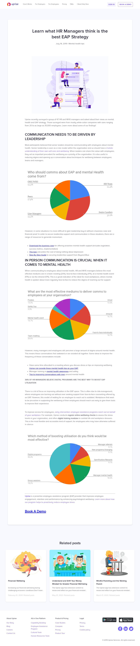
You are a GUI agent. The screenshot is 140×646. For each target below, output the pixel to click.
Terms (82, 626)
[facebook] (119, 629)
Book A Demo (35, 511)
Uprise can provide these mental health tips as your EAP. (53, 368)
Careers (10, 630)
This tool (33, 252)
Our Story (10, 623)
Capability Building (38, 623)
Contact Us (11, 633)
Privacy (82, 623)
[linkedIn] (125, 629)
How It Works (27, 3)
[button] (111, 4)
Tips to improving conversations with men (47, 374)
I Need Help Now (83, 3)
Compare (58, 626)
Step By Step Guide (37, 255)
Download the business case (41, 246)
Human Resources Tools (40, 636)
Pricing (57, 630)
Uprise (28, 496)
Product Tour (60, 633)
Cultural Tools (36, 632)
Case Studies (60, 623)
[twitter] (130, 629)
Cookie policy (85, 630)
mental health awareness (58, 371)
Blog (8, 626)
